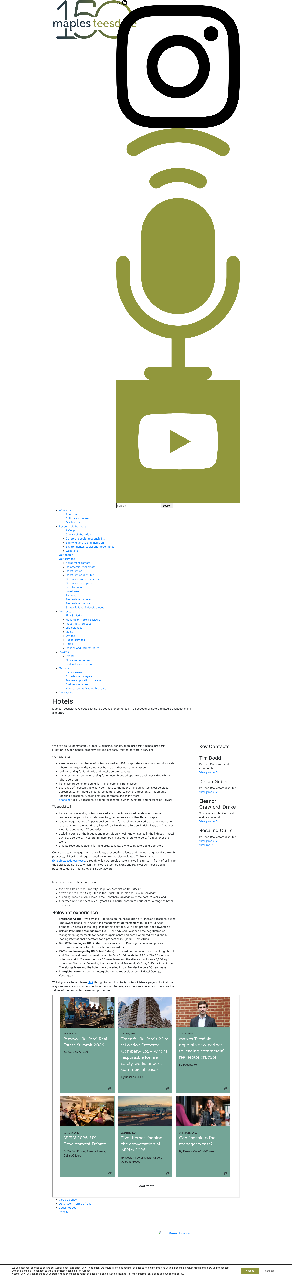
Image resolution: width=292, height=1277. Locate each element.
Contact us (66, 692)
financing (65, 799)
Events (70, 656)
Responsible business (72, 526)
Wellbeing (72, 550)
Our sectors (66, 611)
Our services (67, 558)
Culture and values (78, 518)
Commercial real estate (80, 567)
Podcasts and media (79, 664)
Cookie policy (68, 1199)
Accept (250, 1270)
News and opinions (78, 660)
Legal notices (67, 1207)
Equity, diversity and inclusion (85, 542)
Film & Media (74, 615)
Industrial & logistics (78, 623)
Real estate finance (78, 603)
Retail (69, 644)
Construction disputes (80, 575)
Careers (64, 668)
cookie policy (176, 1273)
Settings (269, 1270)
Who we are (66, 510)
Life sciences (74, 627)
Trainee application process (83, 680)
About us (71, 514)
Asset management (78, 562)
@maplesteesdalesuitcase (68, 860)
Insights (64, 652)
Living (69, 631)
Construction (74, 571)
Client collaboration (78, 534)
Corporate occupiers (79, 583)
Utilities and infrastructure (82, 648)
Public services (75, 639)
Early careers (74, 672)
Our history (73, 522)
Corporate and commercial (83, 579)
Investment (73, 591)
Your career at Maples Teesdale (86, 688)
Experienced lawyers (79, 676)
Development (74, 587)
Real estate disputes (79, 599)
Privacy (63, 1211)
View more (206, 845)
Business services (77, 684)
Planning (71, 595)
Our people (66, 554)
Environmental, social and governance (90, 546)
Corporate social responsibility (85, 538)
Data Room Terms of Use (75, 1203)
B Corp (70, 530)
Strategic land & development (85, 607)
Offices (70, 635)
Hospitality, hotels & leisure (83, 619)
